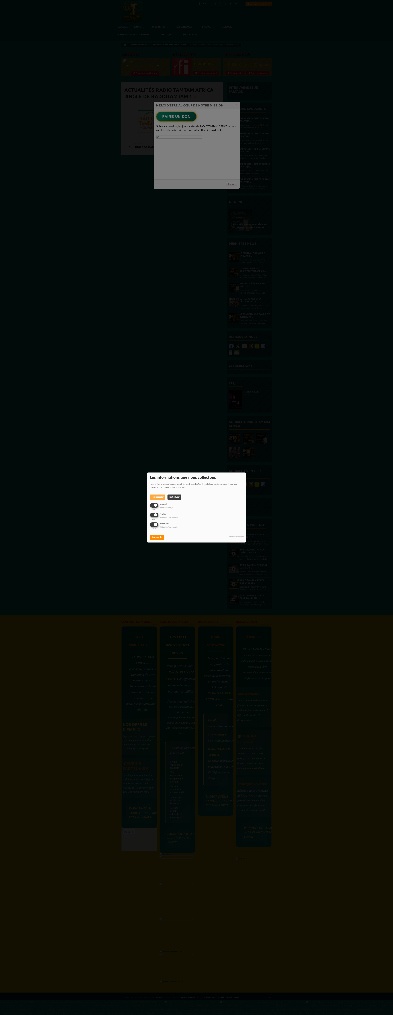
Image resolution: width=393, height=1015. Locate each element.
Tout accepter (158, 497)
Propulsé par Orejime (236, 537)
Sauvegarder (157, 537)
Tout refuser (174, 497)
